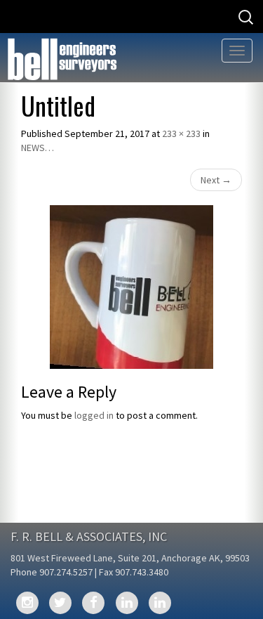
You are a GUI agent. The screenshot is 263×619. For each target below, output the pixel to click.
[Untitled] (131, 287)
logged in (94, 415)
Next (216, 180)
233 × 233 (181, 133)
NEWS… (37, 147)
